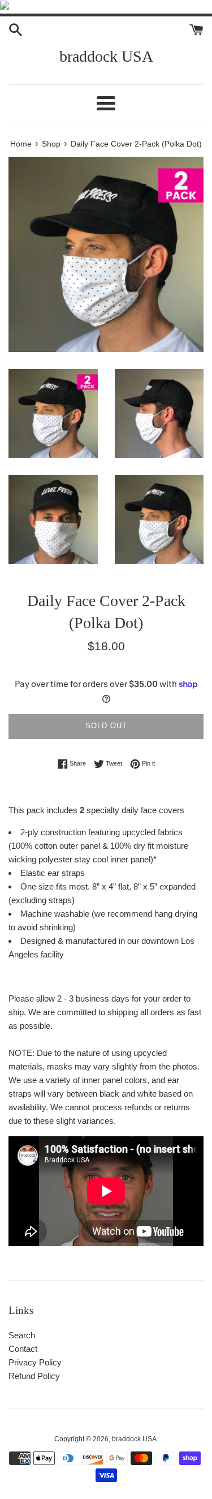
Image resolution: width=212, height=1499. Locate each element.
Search (21, 1335)
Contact (22, 1349)
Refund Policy (34, 1376)
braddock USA (106, 56)
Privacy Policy (35, 1362)
